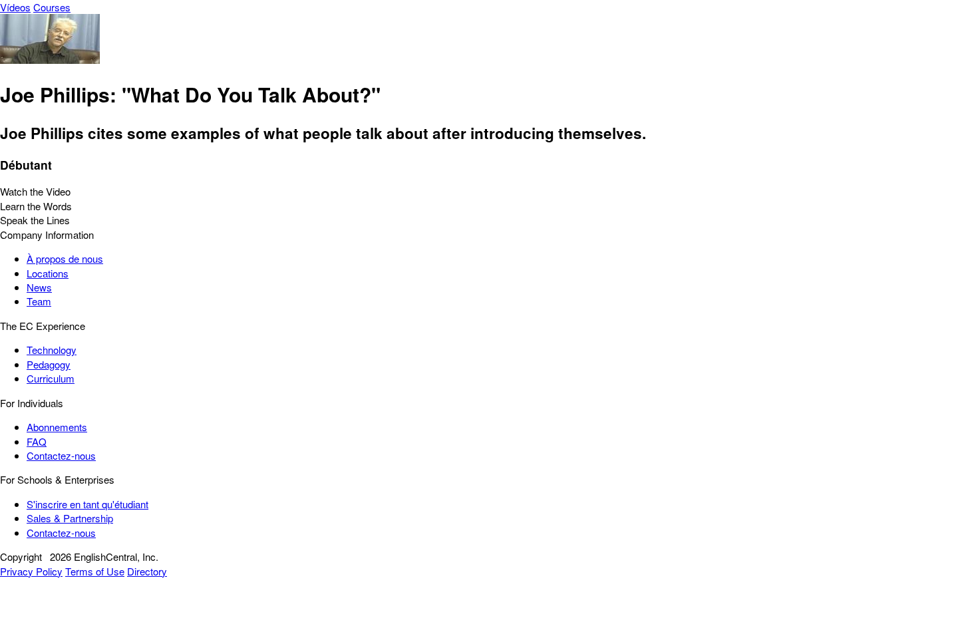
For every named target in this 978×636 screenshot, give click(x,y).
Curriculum (51, 378)
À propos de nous (65, 258)
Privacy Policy (31, 571)
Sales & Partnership (70, 518)
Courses (52, 7)
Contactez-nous (61, 455)
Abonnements (57, 427)
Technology (52, 350)
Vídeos (15, 7)
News (39, 287)
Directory (147, 571)
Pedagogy (49, 364)
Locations (48, 273)
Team (39, 301)
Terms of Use (94, 571)
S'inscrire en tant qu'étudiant (87, 504)
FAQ (37, 441)
